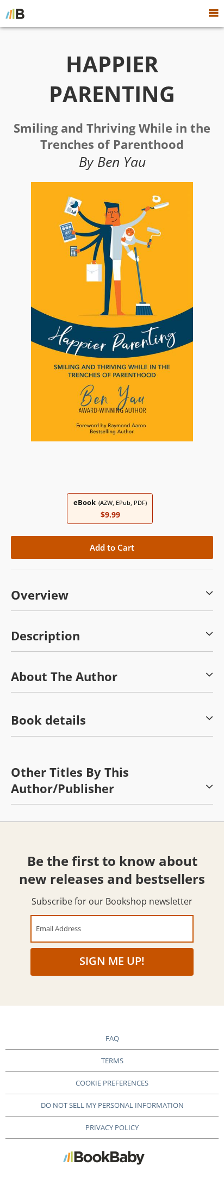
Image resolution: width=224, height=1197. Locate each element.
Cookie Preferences (112, 1083)
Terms (112, 1060)
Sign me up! (112, 960)
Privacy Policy (112, 1127)
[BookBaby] (14, 13)
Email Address (58, 928)
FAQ (112, 1038)
